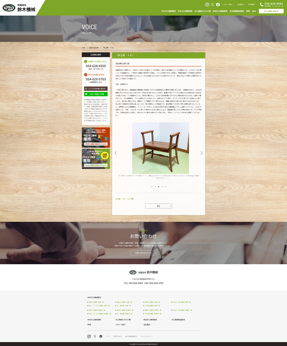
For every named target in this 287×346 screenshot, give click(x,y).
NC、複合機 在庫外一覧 (124, 314)
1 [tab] (152, 186)
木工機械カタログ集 (203, 11)
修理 (248, 11)
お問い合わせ (273, 11)
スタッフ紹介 (228, 4)
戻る (158, 206)
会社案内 (240, 4)
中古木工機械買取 (185, 11)
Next (201, 153)
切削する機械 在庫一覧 (124, 302)
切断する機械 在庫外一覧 (97, 310)
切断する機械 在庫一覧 (96, 302)
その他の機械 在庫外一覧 (153, 314)
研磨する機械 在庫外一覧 (153, 310)
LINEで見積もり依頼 (97, 94)
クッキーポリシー (146, 336)
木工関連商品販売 (237, 11)
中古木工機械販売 (168, 11)
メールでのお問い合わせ (96, 89)
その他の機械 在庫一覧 (152, 305)
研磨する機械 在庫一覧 (152, 302)
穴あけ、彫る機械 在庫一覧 (182, 302)
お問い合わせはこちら (143, 253)
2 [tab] (155, 186)
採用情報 (251, 4)
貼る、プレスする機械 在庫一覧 (99, 305)
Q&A (254, 11)
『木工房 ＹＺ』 (108, 48)
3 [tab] (159, 186)
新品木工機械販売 (220, 11)
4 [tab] (162, 186)
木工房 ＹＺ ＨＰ (123, 199)
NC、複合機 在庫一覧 (124, 305)
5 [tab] (165, 186)
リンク (108, 336)
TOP (83, 48)
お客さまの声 (93, 48)
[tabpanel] (158, 150)
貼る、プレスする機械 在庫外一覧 (100, 314)
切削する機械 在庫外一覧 (125, 310)
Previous (115, 153)
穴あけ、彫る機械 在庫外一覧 (182, 310)
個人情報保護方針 (131, 336)
